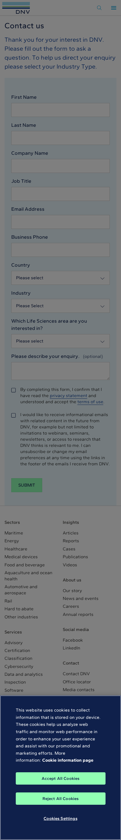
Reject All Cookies (60, 798)
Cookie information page (67, 760)
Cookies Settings (60, 818)
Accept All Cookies (61, 778)
